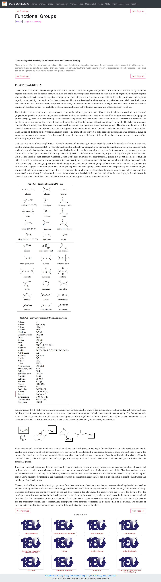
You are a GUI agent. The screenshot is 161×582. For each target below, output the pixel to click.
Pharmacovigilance (120, 4)
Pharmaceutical (76, 4)
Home (34, 4)
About (134, 4)
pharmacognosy (46, 4)
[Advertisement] (80, 41)
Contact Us (50, 575)
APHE (107, 4)
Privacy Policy (63, 575)
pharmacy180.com (18, 3)
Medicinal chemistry (94, 4)
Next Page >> (138, 11)
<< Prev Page (23, 11)
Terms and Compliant (79, 575)
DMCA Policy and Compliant (103, 575)
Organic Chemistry (33, 21)
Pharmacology (61, 4)
